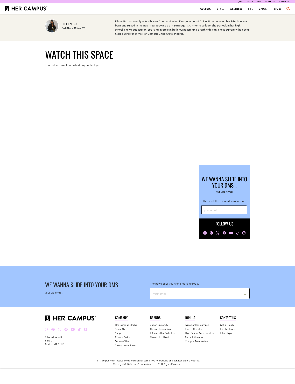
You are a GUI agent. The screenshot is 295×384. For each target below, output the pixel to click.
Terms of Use (122, 341)
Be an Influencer (194, 337)
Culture (205, 8)
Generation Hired (159, 337)
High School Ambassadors (199, 333)
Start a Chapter (193, 329)
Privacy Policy (122, 337)
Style (220, 8)
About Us (120, 329)
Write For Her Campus (197, 324)
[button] (288, 8)
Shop (118, 333)
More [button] (278, 8)
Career (264, 8)
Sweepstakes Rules (125, 345)
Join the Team (227, 329)
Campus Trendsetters (196, 341)
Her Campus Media (126, 324)
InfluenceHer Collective (162, 333)
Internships (226, 333)
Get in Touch (227, 324)
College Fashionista (160, 329)
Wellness (236, 8)
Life (250, 8)
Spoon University (159, 324)
